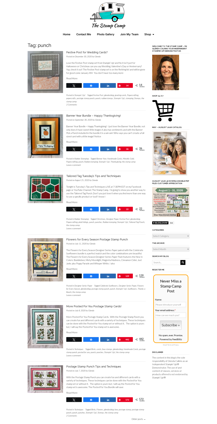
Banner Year (101, 158)
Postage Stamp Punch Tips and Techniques (93, 366)
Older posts (139, 419)
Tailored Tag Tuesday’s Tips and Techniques (93, 176)
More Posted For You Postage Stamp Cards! (93, 306)
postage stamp (125, 409)
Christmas (101, 219)
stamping (129, 98)
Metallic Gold (128, 158)
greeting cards (120, 95)
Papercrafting (132, 95)
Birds (93, 349)
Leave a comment (73, 165)
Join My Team (129, 34)
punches (98, 222)
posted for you (84, 352)
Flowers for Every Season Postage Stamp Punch (97, 239)
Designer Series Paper (83, 285)
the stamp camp (129, 161)
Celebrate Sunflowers (109, 285)
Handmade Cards (114, 158)
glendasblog (109, 95)
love (116, 409)
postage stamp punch (85, 98)
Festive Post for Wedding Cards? (87, 52)
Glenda (98, 56)
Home (66, 34)
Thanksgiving (116, 161)
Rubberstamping (91, 161)
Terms (169, 345)
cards (99, 349)
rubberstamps (107, 98)
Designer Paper (112, 219)
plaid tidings (83, 222)
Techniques (78, 349)
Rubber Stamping (81, 158)
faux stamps (107, 349)
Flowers (100, 409)
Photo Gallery (105, 34)
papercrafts (71, 98)
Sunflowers (132, 288)
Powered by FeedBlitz (171, 339)
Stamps (137, 98)
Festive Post (98, 95)
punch (97, 98)
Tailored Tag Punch (136, 222)
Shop (147, 34)
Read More (72, 78)
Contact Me (83, 34)
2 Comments (71, 104)
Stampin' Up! (79, 95)
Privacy (176, 345)
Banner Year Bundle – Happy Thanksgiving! (93, 115)
